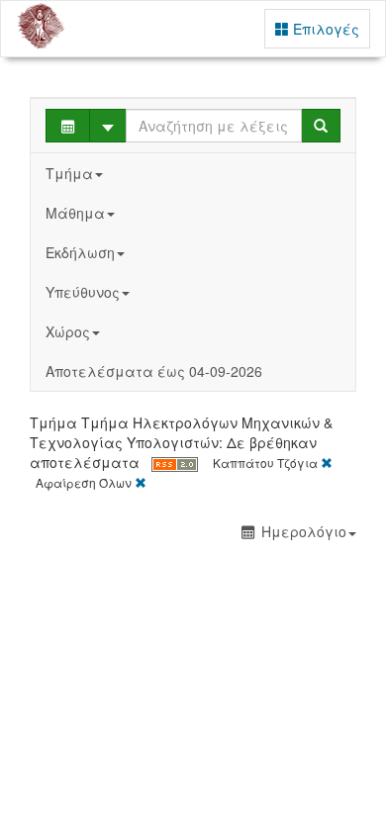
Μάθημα (75, 213)
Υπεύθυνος (83, 292)
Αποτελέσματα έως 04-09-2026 (154, 371)
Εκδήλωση (80, 252)
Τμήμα (69, 173)
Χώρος (68, 331)
